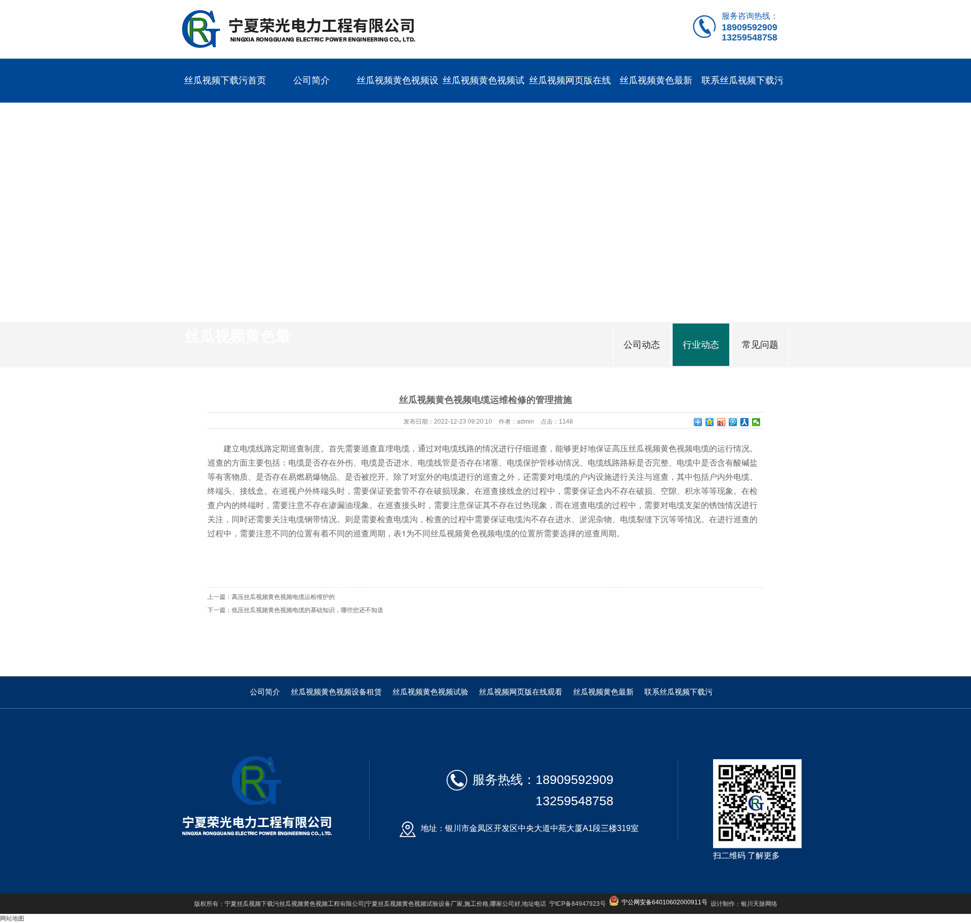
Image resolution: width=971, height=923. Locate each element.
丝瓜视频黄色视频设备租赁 (397, 102)
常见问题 (760, 345)
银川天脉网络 (759, 903)
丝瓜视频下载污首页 (225, 80)
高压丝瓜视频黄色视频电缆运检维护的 (283, 597)
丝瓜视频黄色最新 (656, 80)
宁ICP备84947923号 (577, 903)
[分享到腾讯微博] (733, 422)
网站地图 (12, 918)
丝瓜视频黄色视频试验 (483, 102)
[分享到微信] (756, 422)
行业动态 (701, 345)
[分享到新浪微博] (721, 422)
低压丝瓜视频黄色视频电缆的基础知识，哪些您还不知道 (307, 610)
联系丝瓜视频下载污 (742, 80)
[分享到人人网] (744, 422)
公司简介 (311, 80)
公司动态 (642, 345)
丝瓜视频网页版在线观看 (570, 102)
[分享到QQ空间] (709, 422)
